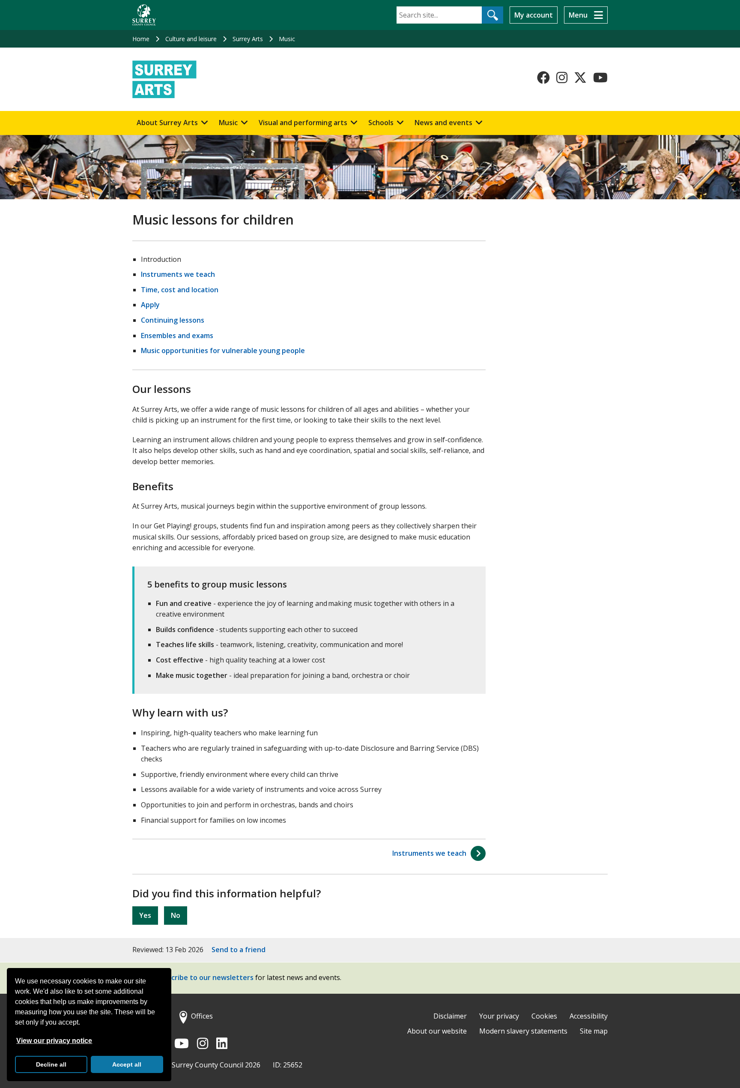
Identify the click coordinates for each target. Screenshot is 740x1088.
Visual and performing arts (303, 122)
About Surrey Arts (167, 122)
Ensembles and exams (177, 335)
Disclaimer (450, 1016)
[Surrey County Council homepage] (144, 15)
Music (287, 39)
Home (140, 39)
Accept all (126, 1064)
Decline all (51, 1064)
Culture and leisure (191, 39)
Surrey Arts (248, 39)
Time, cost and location (179, 289)
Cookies (544, 1016)
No (175, 915)
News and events (443, 122)
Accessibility (589, 1016)
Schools (381, 122)
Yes (145, 915)
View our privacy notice (54, 1040)
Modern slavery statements (523, 1031)
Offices (202, 1016)
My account (533, 15)
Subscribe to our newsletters (204, 977)
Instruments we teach (178, 274)
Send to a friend (239, 949)
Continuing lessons (172, 320)
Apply (150, 304)
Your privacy (499, 1016)
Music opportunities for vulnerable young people (223, 350)
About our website (437, 1031)
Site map (594, 1031)
